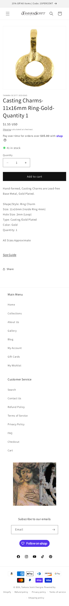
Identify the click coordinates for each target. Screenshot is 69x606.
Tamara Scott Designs (32, 587)
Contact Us (14, 398)
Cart (10, 450)
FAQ (10, 433)
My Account (15, 348)
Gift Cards (14, 356)
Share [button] (10, 269)
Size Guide (9, 255)
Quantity (7, 155)
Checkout (14, 441)
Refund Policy (16, 407)
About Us (13, 322)
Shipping (7, 129)
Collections (15, 313)
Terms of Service (18, 415)
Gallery (12, 330)
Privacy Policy (16, 424)
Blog (10, 339)
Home (11, 304)
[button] (7, 13)
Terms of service (57, 592)
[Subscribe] (53, 529)
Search (12, 389)
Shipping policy (36, 597)
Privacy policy (39, 592)
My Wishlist (14, 365)
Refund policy (21, 592)
